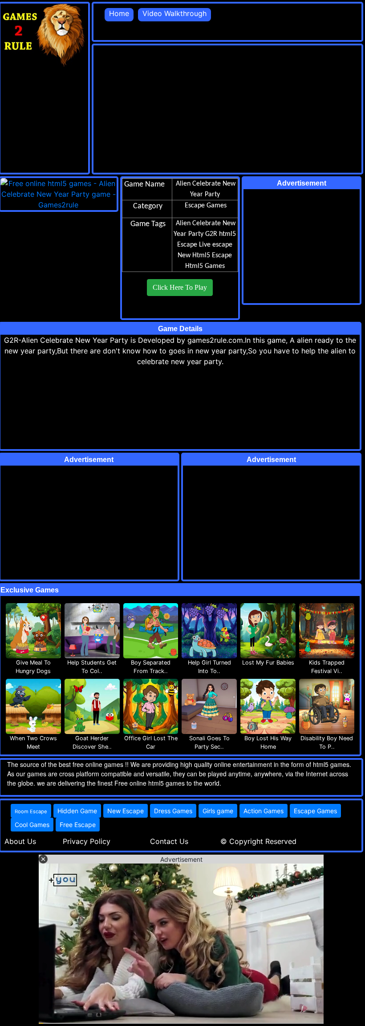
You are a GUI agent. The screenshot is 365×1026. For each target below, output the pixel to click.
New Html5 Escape (205, 255)
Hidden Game (77, 811)
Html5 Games (205, 266)
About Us (20, 841)
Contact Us (169, 841)
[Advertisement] (229, 107)
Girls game (218, 811)
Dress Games (173, 811)
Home (119, 13)
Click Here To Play (180, 287)
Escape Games (315, 811)
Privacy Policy (86, 841)
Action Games (263, 811)
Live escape (215, 244)
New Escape (125, 811)
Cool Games (32, 824)
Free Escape (78, 824)
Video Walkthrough (174, 13)
